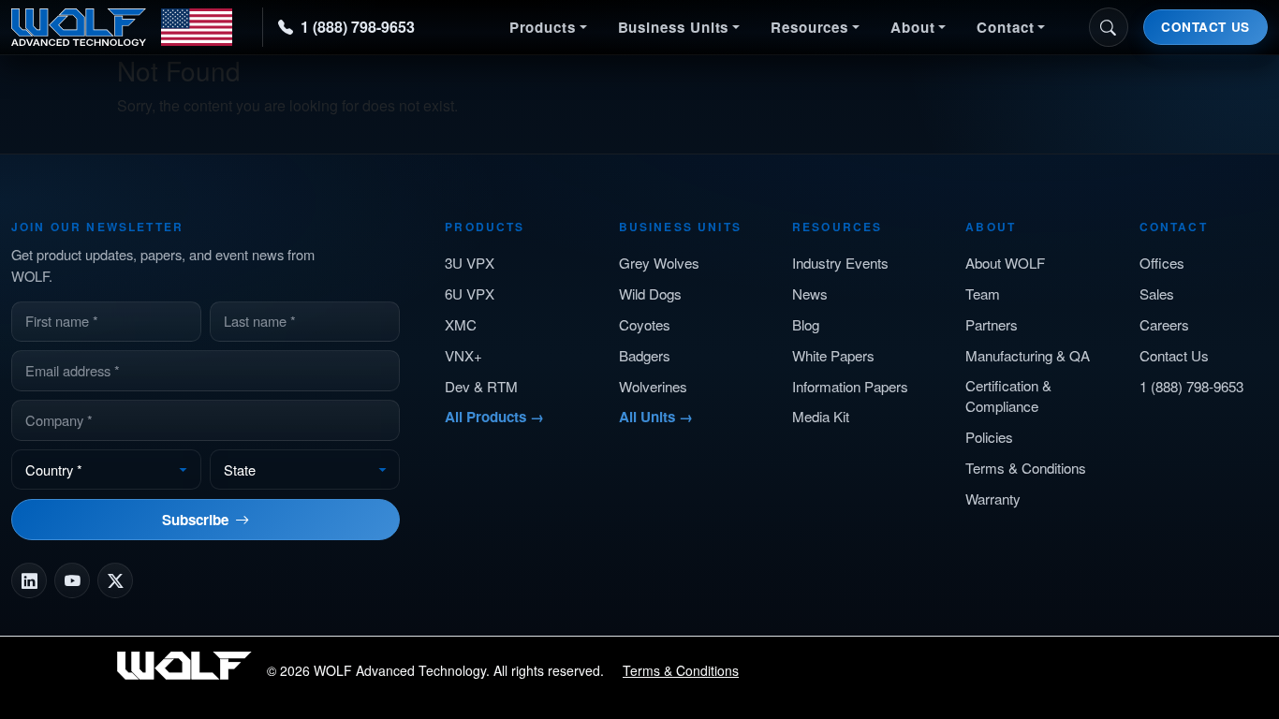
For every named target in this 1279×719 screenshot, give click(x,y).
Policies (989, 437)
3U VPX (469, 262)
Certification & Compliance (1008, 396)
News (810, 293)
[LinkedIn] (29, 580)
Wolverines (653, 386)
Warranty (993, 498)
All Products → (494, 416)
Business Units (673, 27)
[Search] (1108, 27)
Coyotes (644, 324)
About (912, 27)
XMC (461, 324)
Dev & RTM (481, 386)
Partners (991, 324)
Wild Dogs (650, 293)
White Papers (833, 355)
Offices (1161, 262)
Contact (1005, 27)
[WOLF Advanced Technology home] (121, 27)
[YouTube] (72, 580)
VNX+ (463, 355)
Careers (1164, 324)
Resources (809, 27)
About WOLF (1005, 262)
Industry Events (840, 262)
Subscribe (195, 519)
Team (982, 293)
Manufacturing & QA (1027, 355)
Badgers (644, 355)
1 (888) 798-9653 (358, 26)
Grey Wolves (659, 262)
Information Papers (850, 386)
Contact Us (1205, 27)
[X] (115, 580)
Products (542, 27)
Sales (1156, 293)
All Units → (656, 416)
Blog (805, 324)
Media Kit (820, 416)
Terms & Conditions (1025, 467)
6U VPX (469, 293)
